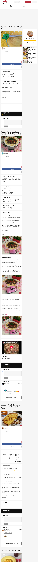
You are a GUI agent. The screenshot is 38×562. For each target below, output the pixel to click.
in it (21, 45)
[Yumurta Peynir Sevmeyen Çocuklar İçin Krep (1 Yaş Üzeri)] (25, 54)
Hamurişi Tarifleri (6, 7)
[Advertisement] (19, 16)
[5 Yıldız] (7, 109)
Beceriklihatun (9, 390)
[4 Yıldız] (6, 109)
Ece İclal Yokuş (6, 529)
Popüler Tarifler (27, 7)
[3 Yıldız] (5, 109)
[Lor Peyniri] (25, 61)
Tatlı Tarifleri (24, 6)
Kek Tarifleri (11, 6)
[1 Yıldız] (2, 109)
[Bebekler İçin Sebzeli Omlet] (25, 57)
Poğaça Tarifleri (19, 7)
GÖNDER (6, 126)
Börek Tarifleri (2, 7)
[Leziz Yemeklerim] (5, 2)
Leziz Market (36, 7)
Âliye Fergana (6, 383)
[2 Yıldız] (3, 109)
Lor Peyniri (30, 61)
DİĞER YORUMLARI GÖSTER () (12, 397)
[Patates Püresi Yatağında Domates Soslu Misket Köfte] (25, 50)
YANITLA (6, 532)
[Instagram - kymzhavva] (21, 428)
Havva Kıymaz (9, 535)
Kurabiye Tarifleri (14, 7)
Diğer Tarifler (32, 7)
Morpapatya (30, 58)
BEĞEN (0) (9, 393)
